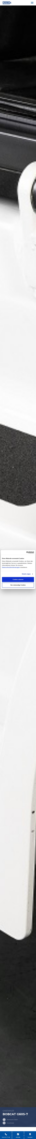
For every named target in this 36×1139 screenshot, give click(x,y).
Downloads (10, 1123)
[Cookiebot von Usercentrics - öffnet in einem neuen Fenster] (26, 552)
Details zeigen (26, 574)
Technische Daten (12, 1119)
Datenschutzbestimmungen (11, 567)
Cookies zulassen (18, 579)
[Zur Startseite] (7, 3)
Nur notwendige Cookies (18, 585)
